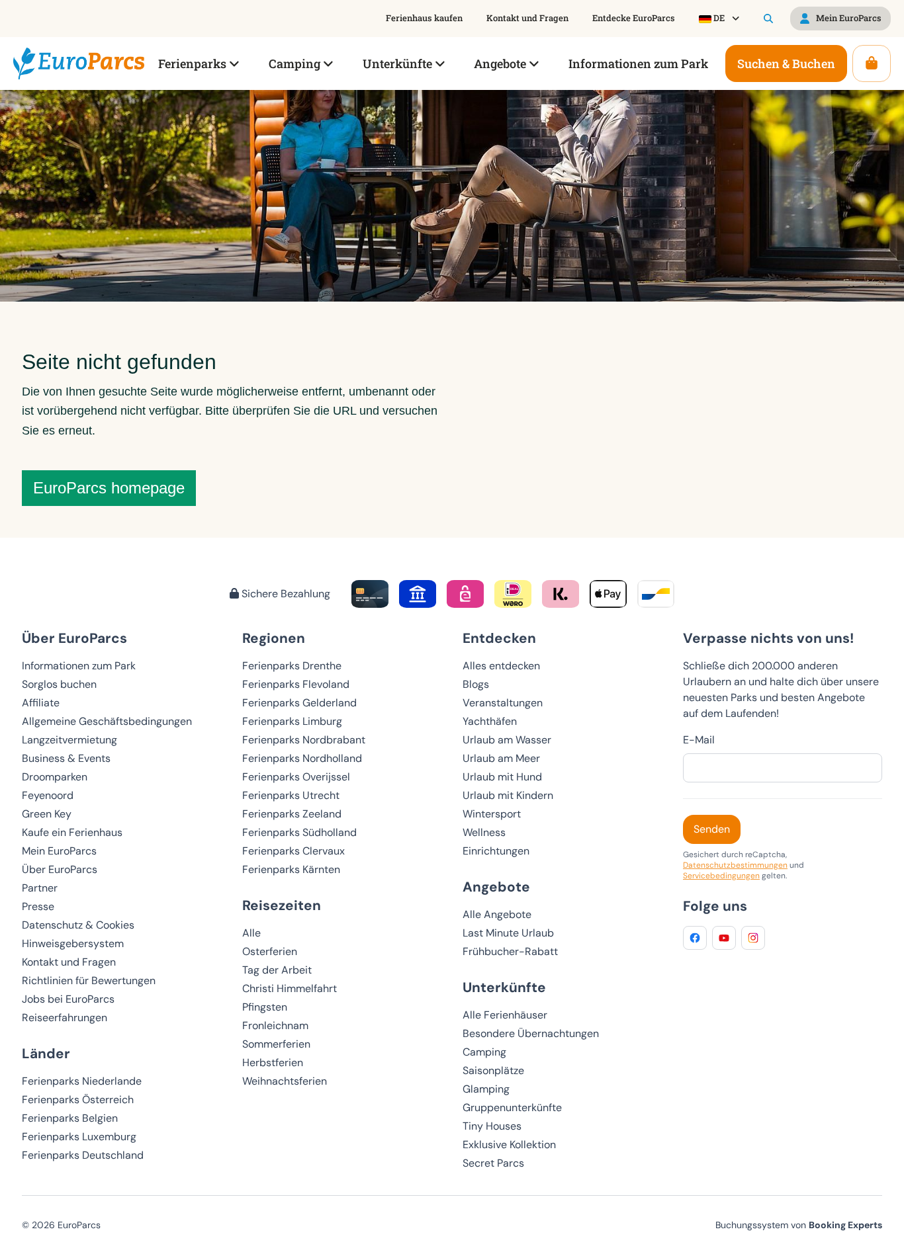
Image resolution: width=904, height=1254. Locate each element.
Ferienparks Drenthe (291, 666)
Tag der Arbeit (277, 970)
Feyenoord (47, 795)
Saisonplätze (493, 1070)
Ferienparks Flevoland (295, 684)
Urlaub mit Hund (502, 777)
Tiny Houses (492, 1126)
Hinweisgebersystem (73, 943)
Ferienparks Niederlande (82, 1081)
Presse (38, 906)
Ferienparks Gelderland (299, 703)
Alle (251, 933)
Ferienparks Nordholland (302, 758)
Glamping (486, 1089)
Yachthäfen (490, 721)
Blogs (476, 684)
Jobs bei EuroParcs (68, 999)
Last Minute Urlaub (508, 933)
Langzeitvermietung (69, 740)
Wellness (484, 832)
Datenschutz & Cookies (78, 925)
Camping (484, 1052)
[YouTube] (724, 938)
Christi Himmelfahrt (289, 988)
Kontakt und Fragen (69, 962)
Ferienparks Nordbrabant (303, 740)
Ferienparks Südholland (299, 832)
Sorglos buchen (59, 684)
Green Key (46, 814)
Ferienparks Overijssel (296, 777)
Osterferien (269, 951)
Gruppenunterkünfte (512, 1107)
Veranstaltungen (503, 703)
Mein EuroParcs (59, 851)
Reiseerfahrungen (64, 1017)
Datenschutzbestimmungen (735, 865)
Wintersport (492, 814)
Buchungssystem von (798, 1225)
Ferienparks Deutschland (83, 1155)
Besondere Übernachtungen (531, 1033)
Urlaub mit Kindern (508, 795)
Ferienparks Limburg (292, 721)
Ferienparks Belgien (70, 1118)
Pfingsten (264, 1007)
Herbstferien (272, 1062)
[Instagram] (753, 938)
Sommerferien (276, 1044)
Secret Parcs (493, 1163)
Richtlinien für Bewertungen (89, 980)
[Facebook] (695, 938)
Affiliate (41, 703)
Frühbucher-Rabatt (510, 951)
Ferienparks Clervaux (293, 851)
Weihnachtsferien (284, 1081)
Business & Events (66, 758)
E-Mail (699, 740)
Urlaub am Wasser (507, 740)
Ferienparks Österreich (78, 1100)
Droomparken (54, 777)
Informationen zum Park (79, 666)
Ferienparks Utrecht (290, 795)
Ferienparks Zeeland (291, 814)
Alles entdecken (501, 666)
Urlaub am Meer (501, 758)
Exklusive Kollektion (509, 1144)
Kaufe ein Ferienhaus (72, 832)
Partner (40, 888)
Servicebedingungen (721, 875)
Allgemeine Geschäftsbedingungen (107, 721)
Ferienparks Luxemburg (79, 1137)
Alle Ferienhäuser (505, 1015)
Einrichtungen (496, 851)
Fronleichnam (275, 1025)
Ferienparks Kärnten (291, 869)
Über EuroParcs (59, 869)
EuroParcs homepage (109, 488)
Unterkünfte (504, 987)
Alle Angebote (497, 914)
